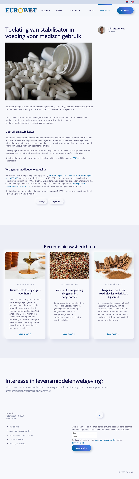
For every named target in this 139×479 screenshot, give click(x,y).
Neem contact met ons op (21, 435)
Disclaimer (14, 426)
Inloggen (125, 10)
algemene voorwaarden (105, 440)
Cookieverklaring (17, 439)
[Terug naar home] (21, 10)
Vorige (42, 201)
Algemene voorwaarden (20, 431)
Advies (59, 10)
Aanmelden (81, 448)
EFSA (75, 158)
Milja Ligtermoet (116, 28)
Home (32, 10)
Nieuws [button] (103, 10)
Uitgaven (45, 10)
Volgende (55, 201)
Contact (90, 10)
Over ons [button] (73, 10)
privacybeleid (78, 442)
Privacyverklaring (17, 443)
